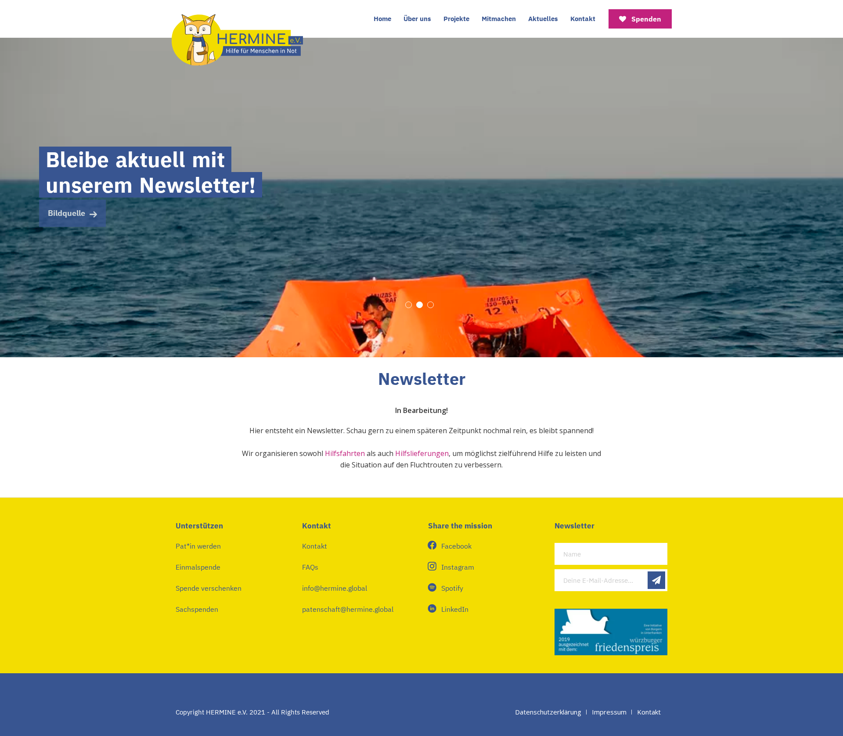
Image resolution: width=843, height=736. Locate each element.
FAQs (310, 567)
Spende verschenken (208, 588)
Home (382, 18)
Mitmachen (499, 18)
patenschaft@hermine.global (347, 609)
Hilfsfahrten (345, 453)
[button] (408, 305)
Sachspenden (197, 609)
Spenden (645, 18)
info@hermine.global (334, 588)
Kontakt (582, 18)
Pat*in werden (198, 546)
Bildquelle (66, 211)
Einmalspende (198, 567)
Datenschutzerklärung (548, 711)
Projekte (456, 18)
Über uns (417, 18)
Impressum (609, 711)
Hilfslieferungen (422, 453)
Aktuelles (543, 18)
